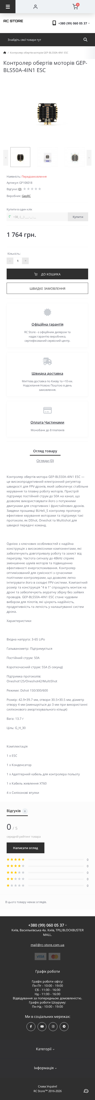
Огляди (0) (45, 460)
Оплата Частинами (47, 422)
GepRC (26, 196)
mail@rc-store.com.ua (48, 945)
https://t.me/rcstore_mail (64, 1026)
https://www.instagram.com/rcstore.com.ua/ (53, 1026)
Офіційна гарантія (47, 324)
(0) (19, 189)
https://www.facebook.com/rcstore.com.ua (31, 1026)
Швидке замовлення (47, 288)
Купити (78, 217)
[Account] (35, 6)
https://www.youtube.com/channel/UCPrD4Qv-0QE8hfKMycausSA (42, 1026)
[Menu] (7, 6)
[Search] (85, 39)
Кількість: (14, 254)
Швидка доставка (47, 373)
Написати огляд (25, 848)
